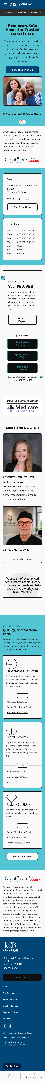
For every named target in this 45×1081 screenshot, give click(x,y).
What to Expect (22, 320)
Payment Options (22, 368)
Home (6, 986)
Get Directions (22, 207)
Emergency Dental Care (18, 777)
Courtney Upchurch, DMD (19, 477)
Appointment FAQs (22, 356)
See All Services (22, 856)
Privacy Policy (8, 1042)
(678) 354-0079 (22, 198)
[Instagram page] (10, 1026)
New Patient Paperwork (22, 344)
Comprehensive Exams (17, 712)
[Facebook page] (4, 1026)
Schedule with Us (22, 69)
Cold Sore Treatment (17, 702)
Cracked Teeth (14, 782)
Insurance (8, 1018)
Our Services (9, 993)
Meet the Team (22, 559)
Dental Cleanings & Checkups (21, 707)
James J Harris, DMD (16, 549)
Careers (16, 1045)
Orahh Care (25, 1045)
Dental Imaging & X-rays (18, 842)
